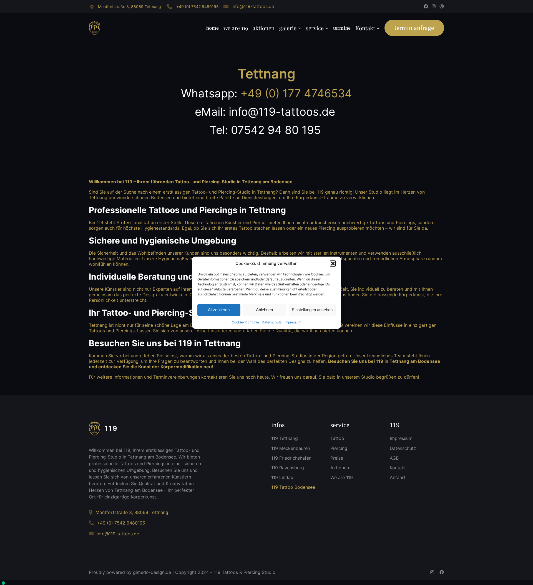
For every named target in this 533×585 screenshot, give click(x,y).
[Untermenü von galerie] (299, 28)
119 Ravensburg (287, 467)
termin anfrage (414, 27)
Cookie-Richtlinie (245, 322)
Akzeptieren (219, 309)
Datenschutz (272, 322)
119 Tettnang (284, 438)
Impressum (293, 322)
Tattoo (337, 438)
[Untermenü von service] (326, 28)
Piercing (338, 448)
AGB (394, 458)
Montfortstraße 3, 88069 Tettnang (129, 6)
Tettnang (266, 73)
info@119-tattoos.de (253, 6)
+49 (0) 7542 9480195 (197, 6)
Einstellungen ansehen (312, 309)
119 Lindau (282, 477)
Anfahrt (398, 477)
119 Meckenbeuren (290, 448)
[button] (333, 263)
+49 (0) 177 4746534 (296, 93)
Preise (336, 458)
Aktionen (339, 467)
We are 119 (341, 477)
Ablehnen (264, 309)
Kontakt (398, 467)
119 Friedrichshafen (291, 458)
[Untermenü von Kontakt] (378, 28)
